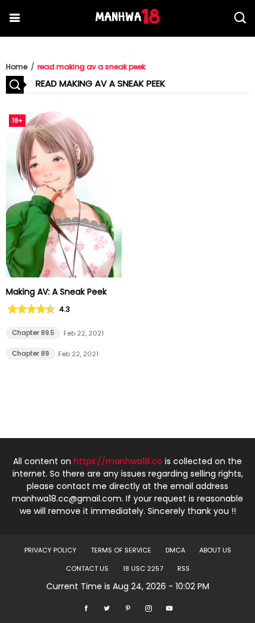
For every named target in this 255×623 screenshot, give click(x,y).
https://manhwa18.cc (118, 461)
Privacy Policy (50, 550)
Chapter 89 (30, 353)
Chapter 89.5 (33, 332)
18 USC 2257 (143, 568)
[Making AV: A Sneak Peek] (64, 274)
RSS (183, 568)
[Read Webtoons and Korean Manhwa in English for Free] (127, 21)
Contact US (87, 568)
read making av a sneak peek (91, 67)
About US (215, 550)
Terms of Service (121, 550)
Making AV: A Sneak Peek (56, 292)
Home (16, 67)
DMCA (175, 550)
